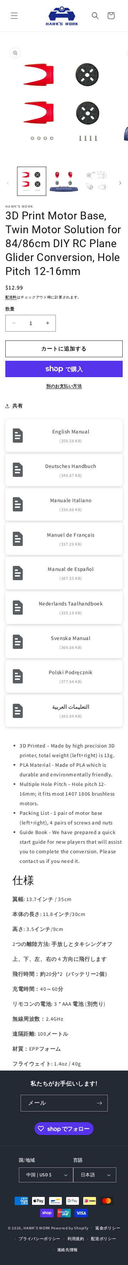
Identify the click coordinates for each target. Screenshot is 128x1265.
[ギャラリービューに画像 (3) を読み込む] (96, 181)
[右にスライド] (120, 183)
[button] (14, 16)
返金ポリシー (107, 1227)
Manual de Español (71, 569)
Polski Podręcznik (71, 672)
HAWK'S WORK (36, 1227)
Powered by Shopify (70, 1227)
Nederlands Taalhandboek (71, 603)
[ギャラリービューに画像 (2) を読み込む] (63, 181)
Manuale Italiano (71, 500)
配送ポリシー (103, 1238)
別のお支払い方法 (64, 386)
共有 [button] (17, 405)
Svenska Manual (70, 638)
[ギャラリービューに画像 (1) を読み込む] (31, 181)
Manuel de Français (71, 534)
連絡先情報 (67, 1249)
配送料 (11, 297)
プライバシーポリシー (39, 1238)
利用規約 (76, 1238)
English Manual (70, 431)
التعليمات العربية (70, 706)
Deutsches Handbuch (70, 466)
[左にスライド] (8, 183)
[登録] (99, 1103)
